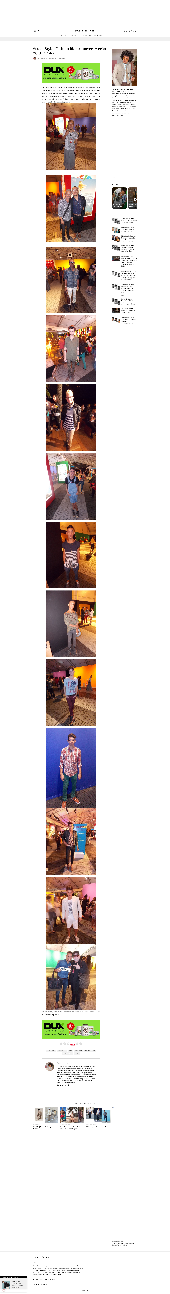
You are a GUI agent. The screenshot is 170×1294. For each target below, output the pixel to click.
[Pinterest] (131, 31)
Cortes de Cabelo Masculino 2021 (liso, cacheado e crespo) (128, 301)
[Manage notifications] (3, 1290)
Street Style (67, 1053)
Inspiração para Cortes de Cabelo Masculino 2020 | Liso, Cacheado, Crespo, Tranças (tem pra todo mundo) (128, 275)
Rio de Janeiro (89, 1050)
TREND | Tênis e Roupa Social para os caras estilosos (128, 310)
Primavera (78, 1050)
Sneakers (84, 39)
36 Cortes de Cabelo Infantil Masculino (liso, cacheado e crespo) (129, 220)
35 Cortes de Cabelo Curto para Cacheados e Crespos (128, 319)
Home (69, 39)
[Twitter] (127, 31)
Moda (76, 39)
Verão (77, 1053)
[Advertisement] (53, 12)
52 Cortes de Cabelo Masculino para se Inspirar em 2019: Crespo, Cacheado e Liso (127, 288)
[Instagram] (129, 31)
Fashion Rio (62, 1050)
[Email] (136, 31)
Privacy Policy (85, 1290)
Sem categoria (61, 58)
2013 (48, 1050)
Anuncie (99, 39)
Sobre (92, 39)
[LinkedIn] (133, 31)
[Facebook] (124, 31)
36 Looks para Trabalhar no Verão (97, 1127)
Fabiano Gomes (63, 1063)
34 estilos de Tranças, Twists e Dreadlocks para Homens (128, 238)
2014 (53, 1050)
